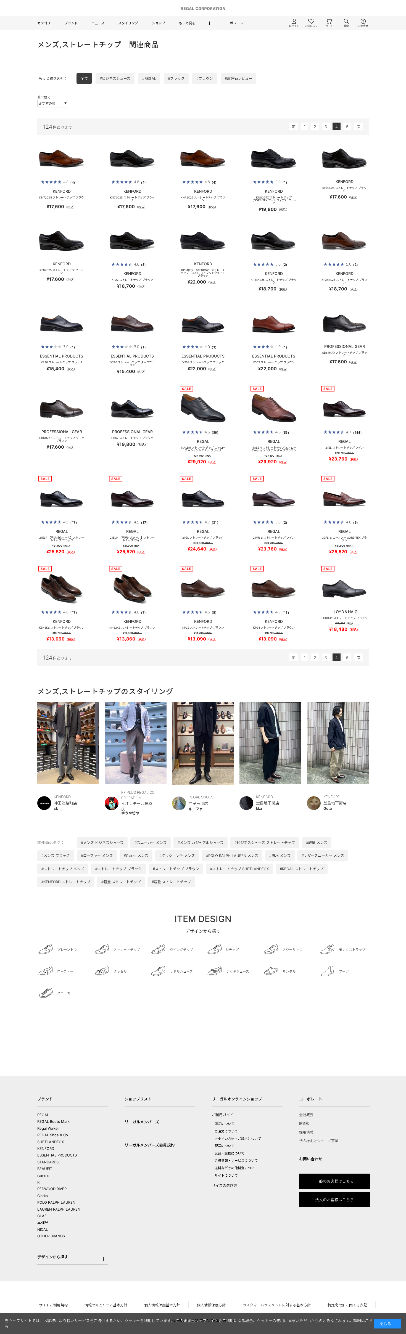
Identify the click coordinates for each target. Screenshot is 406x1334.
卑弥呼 (42, 1222)
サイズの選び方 (224, 1185)
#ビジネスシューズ (115, 78)
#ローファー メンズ (97, 855)
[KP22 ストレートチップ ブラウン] (203, 589)
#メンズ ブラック (55, 855)
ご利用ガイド (222, 1115)
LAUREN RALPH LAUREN (58, 1209)
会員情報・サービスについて (236, 1160)
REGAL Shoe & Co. (53, 1135)
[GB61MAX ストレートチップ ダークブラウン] (61, 409)
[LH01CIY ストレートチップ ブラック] (344, 589)
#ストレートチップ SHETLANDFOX (239, 869)
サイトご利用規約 (53, 1305)
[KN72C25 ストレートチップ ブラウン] (61, 159)
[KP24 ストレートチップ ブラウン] (274, 589)
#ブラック (176, 78)
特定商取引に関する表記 (347, 1305)
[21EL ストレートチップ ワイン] (344, 409)
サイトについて (226, 1175)
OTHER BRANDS (51, 1236)
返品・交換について (229, 1153)
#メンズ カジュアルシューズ (200, 842)
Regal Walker (48, 1128)
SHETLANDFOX (50, 1142)
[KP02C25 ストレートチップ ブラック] (344, 159)
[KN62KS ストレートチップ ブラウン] (132, 589)
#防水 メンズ (280, 855)
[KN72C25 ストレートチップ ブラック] (132, 159)
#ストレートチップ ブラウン (176, 869)
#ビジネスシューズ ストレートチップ (264, 842)
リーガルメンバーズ (142, 1121)
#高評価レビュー (238, 78)
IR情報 (304, 1123)
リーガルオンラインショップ (237, 1099)
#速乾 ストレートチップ (171, 882)
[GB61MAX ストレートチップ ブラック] (344, 323)
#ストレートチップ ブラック (118, 869)
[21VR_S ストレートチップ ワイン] (274, 499)
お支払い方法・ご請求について (238, 1139)
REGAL (43, 1115)
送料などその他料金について (236, 1168)
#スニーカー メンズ (151, 842)
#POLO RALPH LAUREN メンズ (232, 855)
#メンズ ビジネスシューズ (102, 842)
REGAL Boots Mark (53, 1121)
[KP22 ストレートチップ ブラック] (132, 241)
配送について (224, 1146)
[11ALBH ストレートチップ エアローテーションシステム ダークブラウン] (274, 409)
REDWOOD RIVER (52, 1189)
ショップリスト (138, 1099)
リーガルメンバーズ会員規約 (150, 1145)
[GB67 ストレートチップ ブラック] (132, 409)
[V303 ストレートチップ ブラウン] (274, 323)
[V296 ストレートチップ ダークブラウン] (132, 323)
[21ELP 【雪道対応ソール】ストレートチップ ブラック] (61, 499)
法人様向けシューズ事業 (318, 1141)
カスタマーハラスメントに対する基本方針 (276, 1305)
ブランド (71, 23)
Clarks (42, 1195)
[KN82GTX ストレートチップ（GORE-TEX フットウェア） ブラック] (274, 159)
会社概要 (306, 1115)
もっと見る (187, 23)
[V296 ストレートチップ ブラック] (61, 323)
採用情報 (306, 1132)
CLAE (42, 1216)
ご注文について (226, 1131)
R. (39, 1182)
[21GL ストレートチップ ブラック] (203, 499)
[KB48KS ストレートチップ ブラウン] (61, 589)
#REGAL (149, 78)
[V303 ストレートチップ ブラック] (203, 323)
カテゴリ (44, 23)
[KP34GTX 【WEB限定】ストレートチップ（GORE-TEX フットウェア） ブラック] (203, 241)
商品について (224, 1124)
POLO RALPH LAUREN (56, 1202)
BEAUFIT (44, 1168)
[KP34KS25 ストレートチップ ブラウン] (344, 241)
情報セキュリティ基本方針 (106, 1305)
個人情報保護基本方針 (162, 1305)
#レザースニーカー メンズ (323, 855)
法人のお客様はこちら (334, 1199)
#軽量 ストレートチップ (121, 882)
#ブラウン (204, 78)
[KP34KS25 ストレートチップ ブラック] (274, 241)
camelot (44, 1175)
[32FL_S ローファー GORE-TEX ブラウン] (344, 499)
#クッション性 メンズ (177, 855)
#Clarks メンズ (136, 855)
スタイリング (128, 23)
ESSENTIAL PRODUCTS (57, 1155)
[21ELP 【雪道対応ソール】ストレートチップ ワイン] (132, 499)
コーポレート (233, 23)
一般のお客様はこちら (334, 1181)
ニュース (97, 23)
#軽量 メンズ (316, 842)
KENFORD (45, 1148)
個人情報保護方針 (211, 1305)
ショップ (158, 23)
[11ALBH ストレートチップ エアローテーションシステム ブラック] (203, 409)
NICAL (42, 1229)
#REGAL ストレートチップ (301, 869)
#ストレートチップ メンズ (62, 869)
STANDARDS (48, 1162)
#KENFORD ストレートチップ (65, 882)
